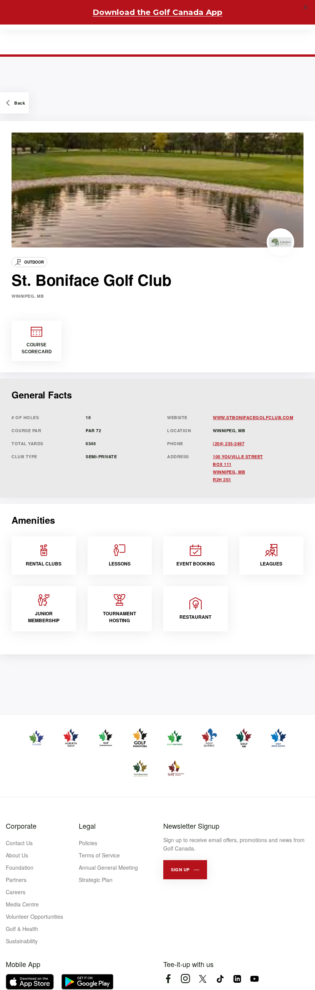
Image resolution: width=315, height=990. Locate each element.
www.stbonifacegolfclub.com (253, 417)
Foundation (19, 867)
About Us (17, 855)
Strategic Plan (96, 879)
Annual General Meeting (108, 867)
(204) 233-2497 (228, 443)
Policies (88, 843)
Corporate (21, 826)
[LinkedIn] (237, 978)
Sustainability (22, 941)
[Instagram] (185, 978)
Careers (15, 892)
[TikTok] (220, 978)
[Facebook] (168, 978)
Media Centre (22, 904)
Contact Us (19, 843)
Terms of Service (99, 855)
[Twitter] (202, 978)
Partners (16, 879)
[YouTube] (254, 978)
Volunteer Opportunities (34, 916)
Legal (87, 826)
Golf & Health (22, 929)
